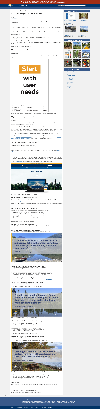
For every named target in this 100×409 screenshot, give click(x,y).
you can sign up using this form (21, 201)
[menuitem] (11, 8)
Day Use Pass (49, 279)
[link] (78, 1)
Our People (69, 87)
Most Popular (69, 86)
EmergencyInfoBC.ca (38, 2)
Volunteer (70, 79)
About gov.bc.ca (18, 407)
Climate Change (70, 74)
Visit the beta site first (17, 156)
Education (71, 78)
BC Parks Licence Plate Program (73, 71)
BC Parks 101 (17, 8)
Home (11, 8)
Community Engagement (71, 75)
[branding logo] (12, 5)
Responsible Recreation (71, 88)
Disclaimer (26, 407)
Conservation (69, 81)
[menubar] (49, 8)
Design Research (14, 18)
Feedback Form (19, 161)
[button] (68, 45)
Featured (68, 83)
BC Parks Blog (23, 5)
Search (59, 5)
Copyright (44, 407)
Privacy (31, 407)
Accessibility (37, 407)
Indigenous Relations (71, 85)
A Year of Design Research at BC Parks (21, 10)
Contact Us (50, 407)
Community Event (72, 77)
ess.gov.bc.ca (63, 2)
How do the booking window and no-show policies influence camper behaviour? (70, 22)
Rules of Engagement (27, 8)
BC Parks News (69, 73)
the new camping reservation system (33, 337)
